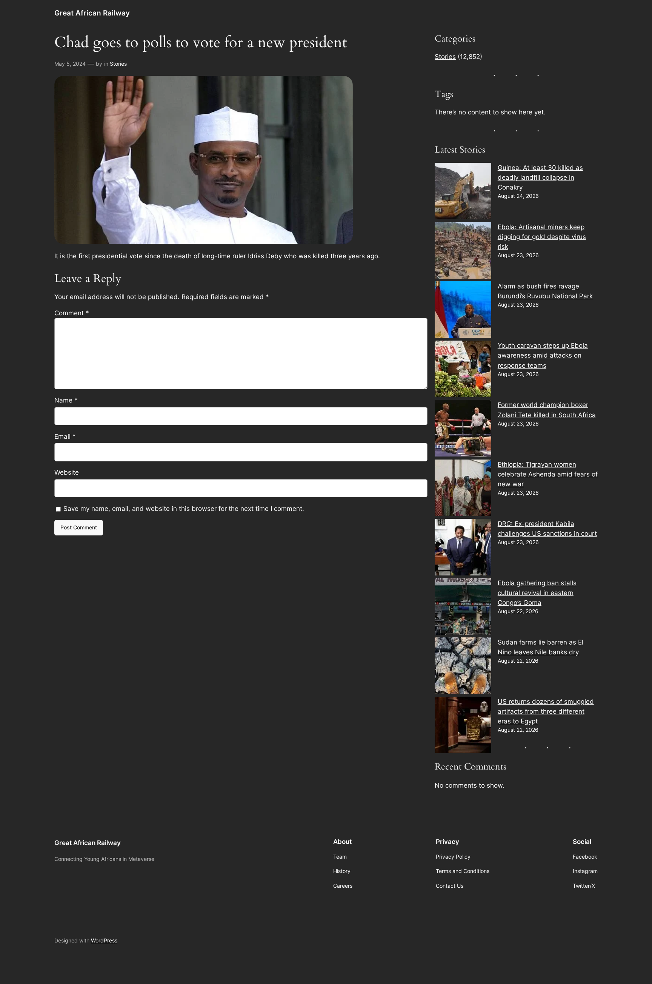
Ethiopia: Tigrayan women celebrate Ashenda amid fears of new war (548, 474)
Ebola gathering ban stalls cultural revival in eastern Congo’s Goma (537, 592)
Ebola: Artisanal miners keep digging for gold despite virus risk (542, 236)
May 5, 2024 (70, 63)
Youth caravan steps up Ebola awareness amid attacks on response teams (543, 355)
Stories (118, 63)
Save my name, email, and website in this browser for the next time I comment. (183, 508)
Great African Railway (92, 12)
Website (66, 472)
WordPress (104, 940)
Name (66, 400)
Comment (71, 313)
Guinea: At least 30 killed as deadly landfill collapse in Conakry (540, 177)
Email (65, 436)
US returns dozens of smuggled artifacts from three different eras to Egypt (546, 711)
